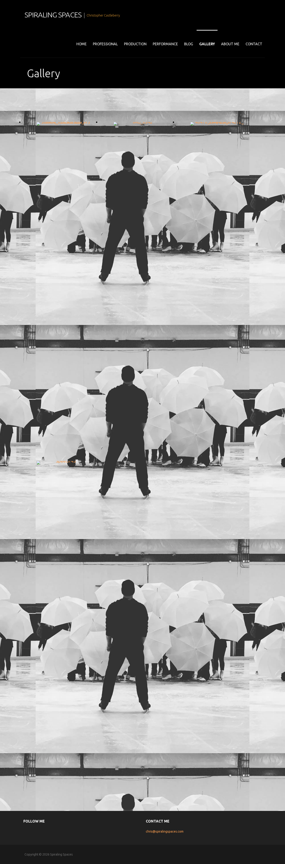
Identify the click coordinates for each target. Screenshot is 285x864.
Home (81, 44)
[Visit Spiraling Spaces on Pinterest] (47, 831)
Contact (254, 44)
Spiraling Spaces (52, 15)
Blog (188, 44)
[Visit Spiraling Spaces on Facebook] (25, 831)
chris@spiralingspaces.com (164, 831)
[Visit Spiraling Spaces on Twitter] (40, 831)
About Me (230, 44)
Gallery (207, 44)
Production (135, 44)
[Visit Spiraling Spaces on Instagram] (33, 831)
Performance (165, 44)
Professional (105, 44)
